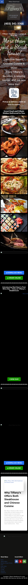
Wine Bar (3, 567)
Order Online (4, 566)
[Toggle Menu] (2, 1)
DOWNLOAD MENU (14, 273)
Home (2, 559)
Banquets (3, 571)
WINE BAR (14, 379)
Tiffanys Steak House (14, 1)
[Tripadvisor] (24, 561)
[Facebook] (16, 561)
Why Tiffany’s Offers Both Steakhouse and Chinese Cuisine (12, 499)
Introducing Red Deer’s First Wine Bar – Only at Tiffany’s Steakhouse (14, 289)
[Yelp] (20, 561)
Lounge (2, 569)
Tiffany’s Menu (4, 561)
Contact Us (3, 572)
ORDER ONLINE (15, 278)
